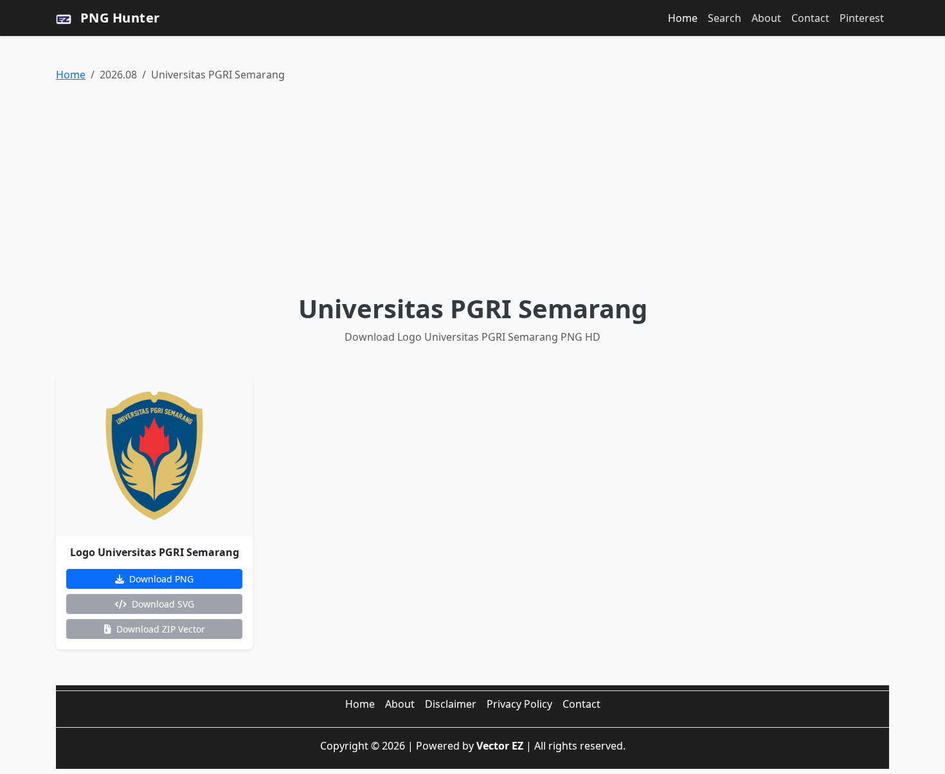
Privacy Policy (519, 704)
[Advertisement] (472, 188)
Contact (810, 18)
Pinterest (862, 18)
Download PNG (160, 579)
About (766, 18)
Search (724, 18)
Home (683, 18)
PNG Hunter (118, 17)
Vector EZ (499, 746)
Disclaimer (450, 704)
